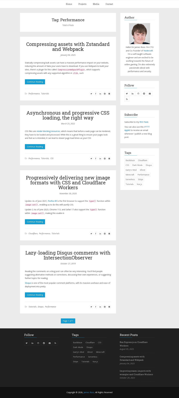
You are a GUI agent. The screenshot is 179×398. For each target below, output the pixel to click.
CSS (51, 158)
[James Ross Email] (149, 93)
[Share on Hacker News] (109, 93)
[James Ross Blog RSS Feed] (126, 99)
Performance (34, 93)
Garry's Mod (131, 170)
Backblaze (130, 160)
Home (69, 4)
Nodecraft (148, 50)
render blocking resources (48, 131)
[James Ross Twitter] (126, 93)
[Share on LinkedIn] (100, 93)
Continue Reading (35, 81)
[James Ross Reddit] (144, 93)
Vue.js (139, 184)
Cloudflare (33, 233)
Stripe (140, 179)
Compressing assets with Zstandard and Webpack (68, 46)
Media (96, 4)
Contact (109, 4)
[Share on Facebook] (96, 93)
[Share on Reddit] (105, 93)
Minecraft (130, 174)
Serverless (130, 179)
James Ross (89, 392)
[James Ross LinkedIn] (132, 93)
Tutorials (45, 93)
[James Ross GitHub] (138, 93)
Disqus (28, 283)
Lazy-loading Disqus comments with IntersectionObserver (67, 255)
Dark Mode (137, 165)
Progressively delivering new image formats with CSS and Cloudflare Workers (68, 182)
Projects (82, 4)
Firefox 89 (52, 201)
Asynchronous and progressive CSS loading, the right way (67, 115)
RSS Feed (144, 122)
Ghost (142, 170)
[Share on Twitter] (91, 93)
